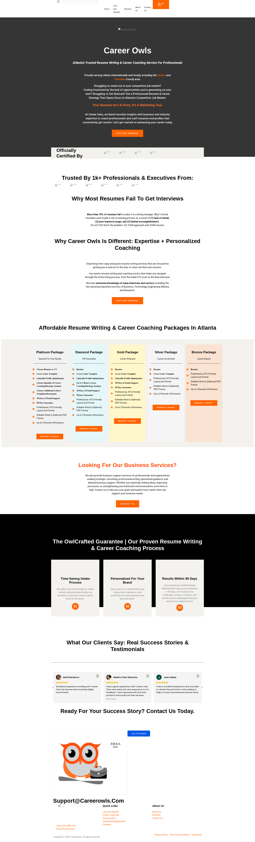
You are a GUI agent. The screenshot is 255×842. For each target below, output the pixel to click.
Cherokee (119, 79)
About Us (137, 9)
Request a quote (49, 436)
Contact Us (147, 9)
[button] (202, 688)
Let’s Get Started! (116, 9)
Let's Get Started (127, 133)
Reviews (127, 9)
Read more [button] (111, 699)
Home (106, 9)
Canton (161, 75)
